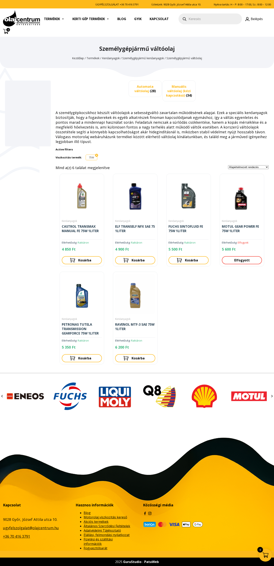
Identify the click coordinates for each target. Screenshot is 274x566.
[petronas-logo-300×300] (249, 396)
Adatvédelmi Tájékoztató (102, 530)
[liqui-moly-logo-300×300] (70, 396)
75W (91, 157)
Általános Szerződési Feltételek (107, 526)
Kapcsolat (159, 19)
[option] (25, 396)
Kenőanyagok (111, 58)
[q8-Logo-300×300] (114, 396)
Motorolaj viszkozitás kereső (105, 517)
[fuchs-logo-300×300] (25, 396)
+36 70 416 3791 (129, 4)
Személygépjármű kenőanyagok (143, 58)
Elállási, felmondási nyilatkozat (107, 535)
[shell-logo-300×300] (159, 396)
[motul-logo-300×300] (204, 396)
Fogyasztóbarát (95, 548)
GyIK (138, 19)
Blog (121, 19)
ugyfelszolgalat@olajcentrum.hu (31, 527)
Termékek (52, 19)
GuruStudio (132, 562)
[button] (2, 396)
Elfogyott (242, 260)
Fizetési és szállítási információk (98, 541)
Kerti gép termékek (88, 19)
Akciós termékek (96, 521)
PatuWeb (151, 562)
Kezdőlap (78, 58)
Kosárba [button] (84, 260)
